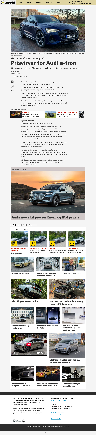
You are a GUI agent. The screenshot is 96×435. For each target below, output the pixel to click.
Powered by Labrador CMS (48, 433)
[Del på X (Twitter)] (12, 86)
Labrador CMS (46, 427)
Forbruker (49, 2)
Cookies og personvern (34, 427)
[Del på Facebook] (12, 81)
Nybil (20, 2)
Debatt (59, 2)
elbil (24, 225)
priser (30, 225)
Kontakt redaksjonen (57, 413)
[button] (81, 113)
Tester (29, 2)
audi (12, 225)
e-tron (18, 225)
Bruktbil (38, 2)
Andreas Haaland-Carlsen (59, 400)
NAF (69, 409)
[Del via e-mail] (12, 90)
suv (35, 225)
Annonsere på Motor (57, 415)
